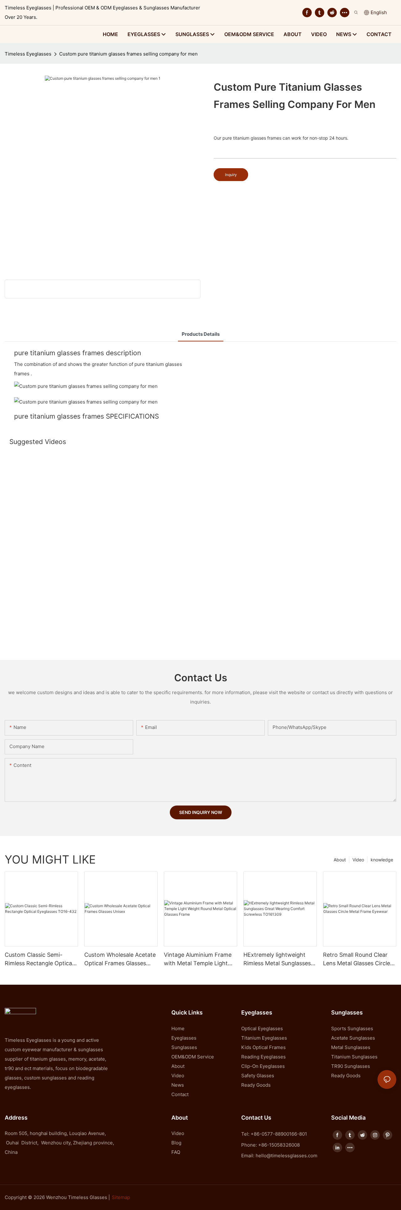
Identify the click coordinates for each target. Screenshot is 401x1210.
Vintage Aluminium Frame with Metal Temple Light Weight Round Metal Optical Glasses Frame (198, 959)
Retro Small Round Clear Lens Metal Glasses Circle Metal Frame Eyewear (356, 959)
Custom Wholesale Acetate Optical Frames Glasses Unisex (120, 959)
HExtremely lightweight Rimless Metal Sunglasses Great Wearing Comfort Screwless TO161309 (277, 959)
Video (358, 859)
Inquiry (231, 174)
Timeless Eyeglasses (28, 54)
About (340, 859)
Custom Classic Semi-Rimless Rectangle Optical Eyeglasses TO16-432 (39, 959)
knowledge (382, 859)
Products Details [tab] (201, 334)
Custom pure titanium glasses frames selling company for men (128, 54)
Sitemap (121, 1197)
